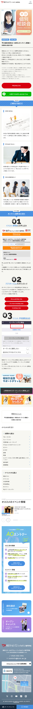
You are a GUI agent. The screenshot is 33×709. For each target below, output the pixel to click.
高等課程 (5, 465)
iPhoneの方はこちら (16, 299)
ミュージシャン (7, 439)
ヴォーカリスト (7, 437)
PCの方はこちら (16, 308)
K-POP (5, 450)
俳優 (4, 452)
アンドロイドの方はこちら (16, 303)
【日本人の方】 (16, 563)
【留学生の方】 (16, 587)
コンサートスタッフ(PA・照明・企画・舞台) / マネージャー (16, 458)
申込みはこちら (16, 85)
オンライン (6, 487)
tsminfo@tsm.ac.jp (17, 658)
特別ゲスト (6, 476)
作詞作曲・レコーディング (10, 442)
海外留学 (5, 462)
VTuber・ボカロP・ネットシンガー (12, 445)
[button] (8, 520)
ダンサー (5, 447)
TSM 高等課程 (17, 664)
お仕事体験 (6, 481)
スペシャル (6, 479)
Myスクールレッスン (8, 489)
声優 (4, 455)
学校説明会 (6, 484)
